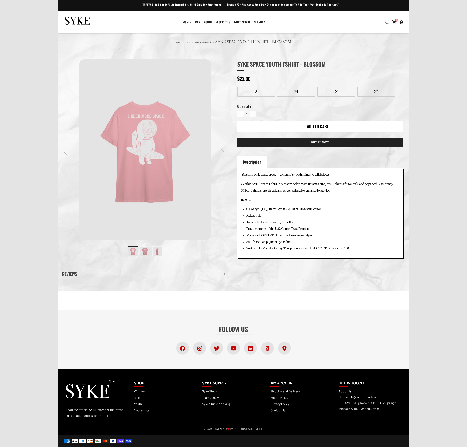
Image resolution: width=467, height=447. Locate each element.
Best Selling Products (198, 42)
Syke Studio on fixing (216, 404)
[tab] (133, 251)
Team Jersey (210, 397)
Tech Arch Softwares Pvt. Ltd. (248, 428)
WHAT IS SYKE (242, 22)
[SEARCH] (387, 22)
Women (187, 22)
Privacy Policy (279, 404)
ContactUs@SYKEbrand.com (359, 397)
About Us (345, 391)
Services (259, 22)
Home (179, 42)
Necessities (223, 22)
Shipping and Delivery (285, 391)
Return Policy (279, 397)
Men (197, 22)
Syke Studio (210, 391)
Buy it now (320, 142)
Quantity (244, 106)
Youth (208, 22)
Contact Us (277, 410)
